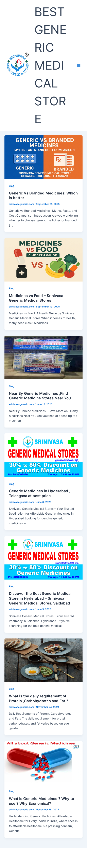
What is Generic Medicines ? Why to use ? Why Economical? (41, 801)
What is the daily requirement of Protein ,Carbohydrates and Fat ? (38, 698)
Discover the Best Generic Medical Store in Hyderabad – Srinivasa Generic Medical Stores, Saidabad (40, 598)
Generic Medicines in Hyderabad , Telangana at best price (39, 493)
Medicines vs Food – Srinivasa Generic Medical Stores (36, 298)
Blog (11, 185)
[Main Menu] (78, 65)
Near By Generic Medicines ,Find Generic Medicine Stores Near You (40, 395)
